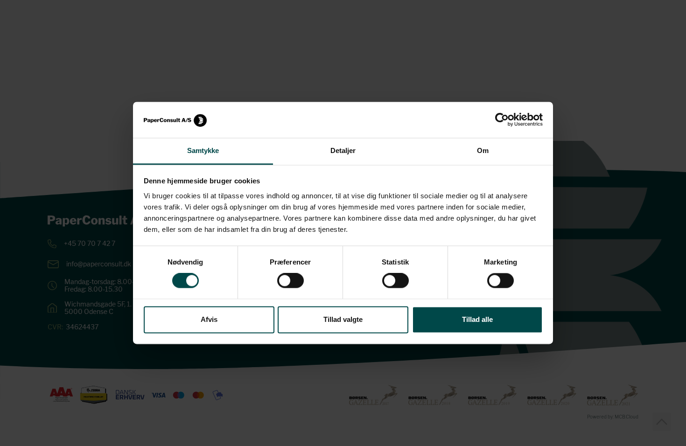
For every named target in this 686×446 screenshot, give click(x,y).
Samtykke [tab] (203, 150)
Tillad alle (477, 319)
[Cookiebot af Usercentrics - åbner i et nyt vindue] (502, 120)
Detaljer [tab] (343, 150)
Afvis (209, 319)
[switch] (290, 280)
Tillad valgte (343, 319)
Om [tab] (483, 150)
